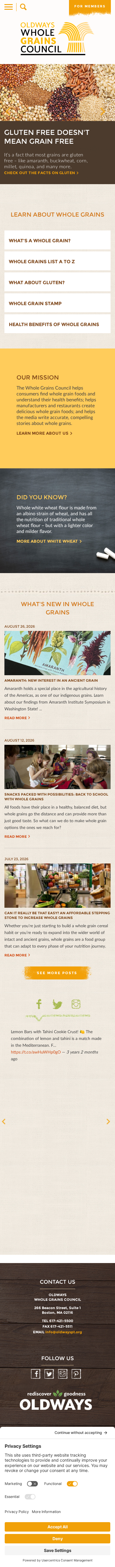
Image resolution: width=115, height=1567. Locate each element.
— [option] (56, 1045)
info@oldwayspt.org (63, 1332)
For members (90, 6)
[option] (57, 124)
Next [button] (109, 113)
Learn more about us (42, 433)
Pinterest (77, 1374)
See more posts (57, 973)
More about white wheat (47, 541)
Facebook (39, 1004)
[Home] (57, 38)
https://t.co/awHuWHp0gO (36, 1051)
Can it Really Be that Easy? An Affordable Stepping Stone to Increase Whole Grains (57, 915)
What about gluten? (37, 282)
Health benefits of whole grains (54, 324)
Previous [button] (14, 113)
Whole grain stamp (35, 303)
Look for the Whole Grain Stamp (46, 136)
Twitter (57, 1008)
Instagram (76, 1004)
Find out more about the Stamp (40, 173)
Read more (15, 718)
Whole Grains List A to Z (42, 261)
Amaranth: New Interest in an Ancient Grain (51, 680)
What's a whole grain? (39, 240)
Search (22, 7)
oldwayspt (56, 1402)
